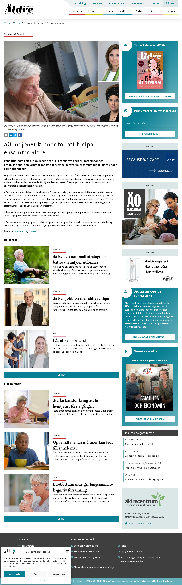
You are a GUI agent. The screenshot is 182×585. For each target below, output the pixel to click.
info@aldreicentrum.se (117, 581)
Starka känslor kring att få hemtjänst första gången (75, 403)
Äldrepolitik (21, 231)
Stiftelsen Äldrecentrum (86, 545)
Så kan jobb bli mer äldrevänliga (81, 298)
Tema (109, 11)
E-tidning (80, 3)
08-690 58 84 (94, 581)
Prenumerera (116, 3)
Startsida (8, 23)
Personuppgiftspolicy (36, 580)
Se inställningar (58, 573)
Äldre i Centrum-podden (150, 419)
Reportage (94, 11)
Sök (172, 3)
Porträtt (140, 11)
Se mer (61, 374)
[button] (67, 551)
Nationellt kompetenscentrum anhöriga (94, 567)
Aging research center (132, 551)
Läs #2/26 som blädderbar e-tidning (150, 96)
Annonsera (137, 3)
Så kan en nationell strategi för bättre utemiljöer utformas (79, 259)
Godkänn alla (14, 573)
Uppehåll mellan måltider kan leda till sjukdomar (83, 445)
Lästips (170, 11)
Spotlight (124, 11)
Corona (32, 231)
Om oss (155, 3)
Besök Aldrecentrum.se (139, 523)
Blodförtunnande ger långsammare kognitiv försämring (83, 487)
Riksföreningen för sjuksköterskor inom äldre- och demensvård (141, 559)
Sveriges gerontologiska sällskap (90, 557)
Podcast (97, 3)
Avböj (36, 573)
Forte (123, 545)
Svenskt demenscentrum (86, 551)
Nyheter (77, 11)
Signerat (155, 11)
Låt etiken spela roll (71, 340)
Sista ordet (58, 333)
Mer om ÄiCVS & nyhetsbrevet (150, 336)
